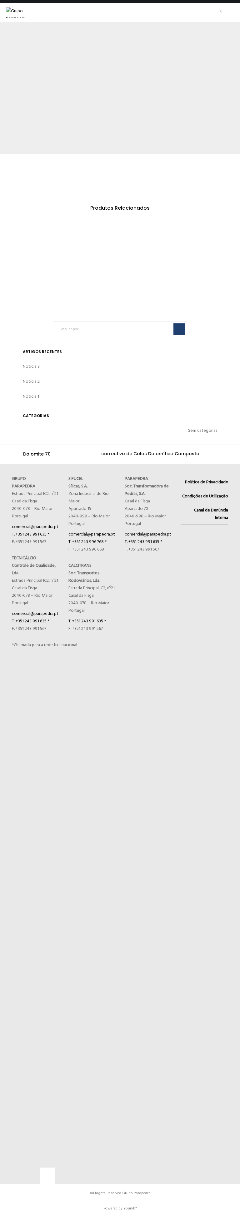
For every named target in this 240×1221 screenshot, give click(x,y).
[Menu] (229, 12)
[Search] (179, 329)
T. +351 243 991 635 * (30, 534)
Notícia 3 (31, 366)
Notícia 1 (31, 396)
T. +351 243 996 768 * (87, 541)
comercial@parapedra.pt (35, 526)
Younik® (130, 1208)
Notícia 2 (31, 381)
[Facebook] (47, 1174)
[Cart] (214, 12)
